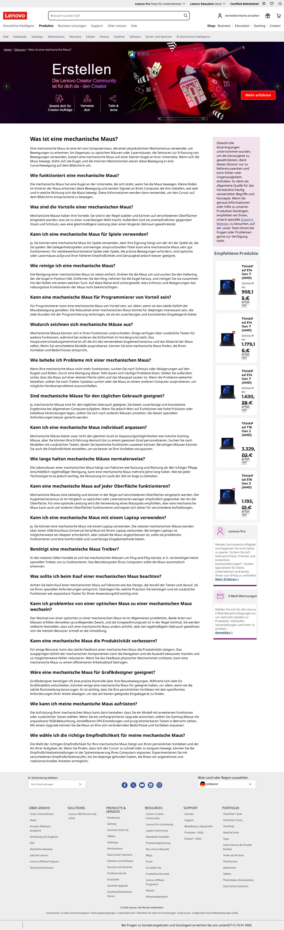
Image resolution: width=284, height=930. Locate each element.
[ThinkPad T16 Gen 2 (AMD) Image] (227, 444)
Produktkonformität (157, 874)
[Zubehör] (126, 37)
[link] (279, 4)
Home (7, 49)
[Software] (142, 37)
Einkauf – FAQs (193, 838)
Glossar (150, 890)
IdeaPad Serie (231, 832)
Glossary (20, 49)
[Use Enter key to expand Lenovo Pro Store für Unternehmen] (183, 3)
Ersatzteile (113, 879)
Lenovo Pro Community (159, 824)
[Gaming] (266, 25)
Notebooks (113, 817)
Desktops (112, 842)
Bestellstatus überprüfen (199, 826)
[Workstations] (66, 37)
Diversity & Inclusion (41, 867)
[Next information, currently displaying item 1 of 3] (277, 86)
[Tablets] (96, 37)
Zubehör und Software (120, 861)
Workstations (115, 848)
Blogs (149, 855)
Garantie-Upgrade (117, 885)
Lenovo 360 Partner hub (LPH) (82, 816)
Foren (149, 861)
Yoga (226, 838)
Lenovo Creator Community (155, 816)
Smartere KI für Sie (117, 830)
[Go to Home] (15, 16)
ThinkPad (228, 826)
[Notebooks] (28, 37)
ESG (32, 843)
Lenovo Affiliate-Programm (155, 882)
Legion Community (157, 830)
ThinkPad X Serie (232, 820)
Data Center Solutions (119, 854)
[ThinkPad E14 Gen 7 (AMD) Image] (227, 287)
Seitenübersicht (126, 913)
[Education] (251, 25)
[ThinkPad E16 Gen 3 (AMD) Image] (227, 496)
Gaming (111, 823)
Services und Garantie (119, 867)
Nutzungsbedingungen (104, 913)
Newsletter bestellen (157, 836)
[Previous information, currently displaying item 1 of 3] (6, 86)
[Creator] (282, 25)
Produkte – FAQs (194, 832)
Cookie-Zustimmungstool (75, 913)
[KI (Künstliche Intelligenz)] (211, 37)
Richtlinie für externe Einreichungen (157, 913)
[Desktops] (45, 37)
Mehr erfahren (246, 302)
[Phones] (111, 37)
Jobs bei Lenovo (39, 855)
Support (189, 820)
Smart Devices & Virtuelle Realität (237, 847)
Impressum (185, 913)
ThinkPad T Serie (232, 814)
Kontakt (189, 814)
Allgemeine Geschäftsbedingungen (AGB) (215, 913)
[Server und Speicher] (173, 37)
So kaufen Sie (153, 867)
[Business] (232, 25)
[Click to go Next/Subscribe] (80, 784)
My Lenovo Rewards (157, 849)
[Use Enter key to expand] (261, 16)
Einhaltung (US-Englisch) (44, 836)
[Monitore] (83, 37)
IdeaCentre (229, 867)
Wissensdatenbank (157, 896)
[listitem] (236, 285)
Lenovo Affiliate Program (44, 861)
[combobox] (115, 16)
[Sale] (10, 37)
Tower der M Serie (233, 855)
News (33, 820)
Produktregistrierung (158, 843)
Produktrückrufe (116, 873)
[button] (263, 3)
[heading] (248, 272)
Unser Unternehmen (42, 814)
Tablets (111, 836)
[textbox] (227, 784)
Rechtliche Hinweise (41, 849)
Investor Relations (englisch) (40, 828)
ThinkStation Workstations (238, 880)
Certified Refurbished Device (119, 894)
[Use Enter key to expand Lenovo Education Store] (224, 3)
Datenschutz (53, 913)
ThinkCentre (230, 861)
